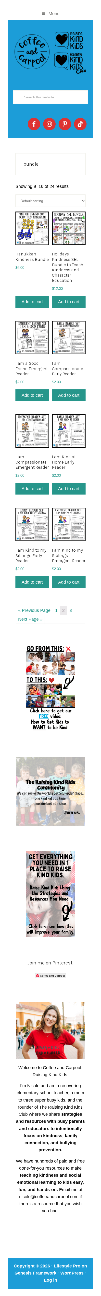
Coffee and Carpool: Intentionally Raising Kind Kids (50, 52)
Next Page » (30, 619)
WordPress (72, 1273)
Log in (50, 1280)
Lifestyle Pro (67, 1266)
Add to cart (32, 301)
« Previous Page (34, 610)
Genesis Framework (35, 1273)
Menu (54, 13)
